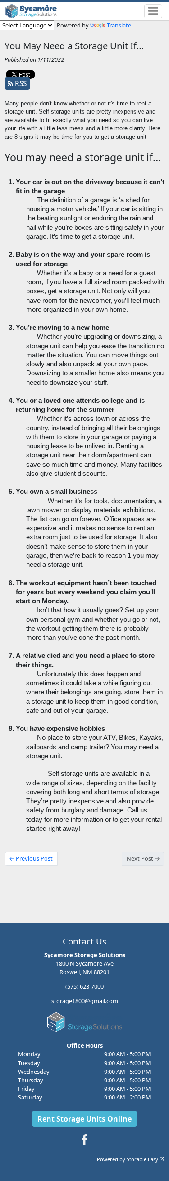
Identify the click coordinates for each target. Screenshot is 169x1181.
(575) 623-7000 (84, 986)
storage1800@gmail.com (84, 1001)
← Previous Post (31, 858)
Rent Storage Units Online (84, 1119)
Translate (119, 25)
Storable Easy (143, 1159)
